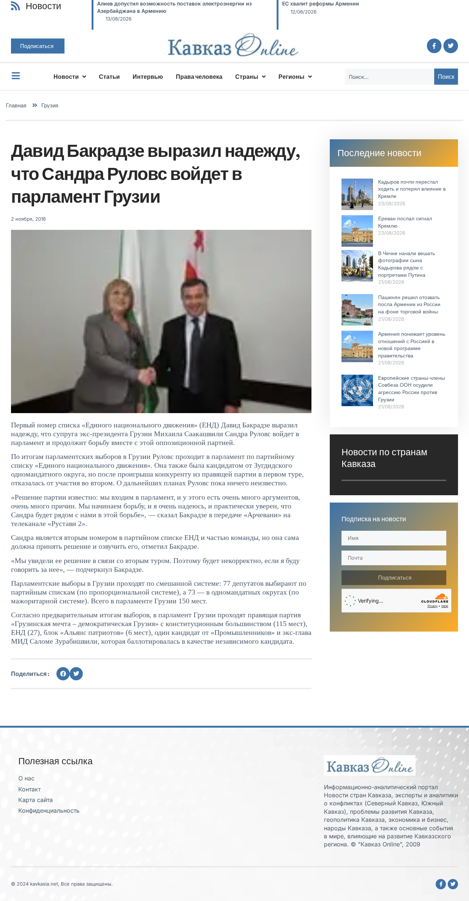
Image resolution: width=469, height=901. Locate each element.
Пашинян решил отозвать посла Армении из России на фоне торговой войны (409, 304)
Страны (246, 76)
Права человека (199, 76)
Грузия (49, 105)
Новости (66, 76)
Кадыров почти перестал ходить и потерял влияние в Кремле (412, 189)
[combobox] (389, 77)
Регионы (291, 76)
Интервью (148, 76)
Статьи (109, 76)
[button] (63, 673)
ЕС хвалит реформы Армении (135, 3)
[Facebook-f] (434, 45)
